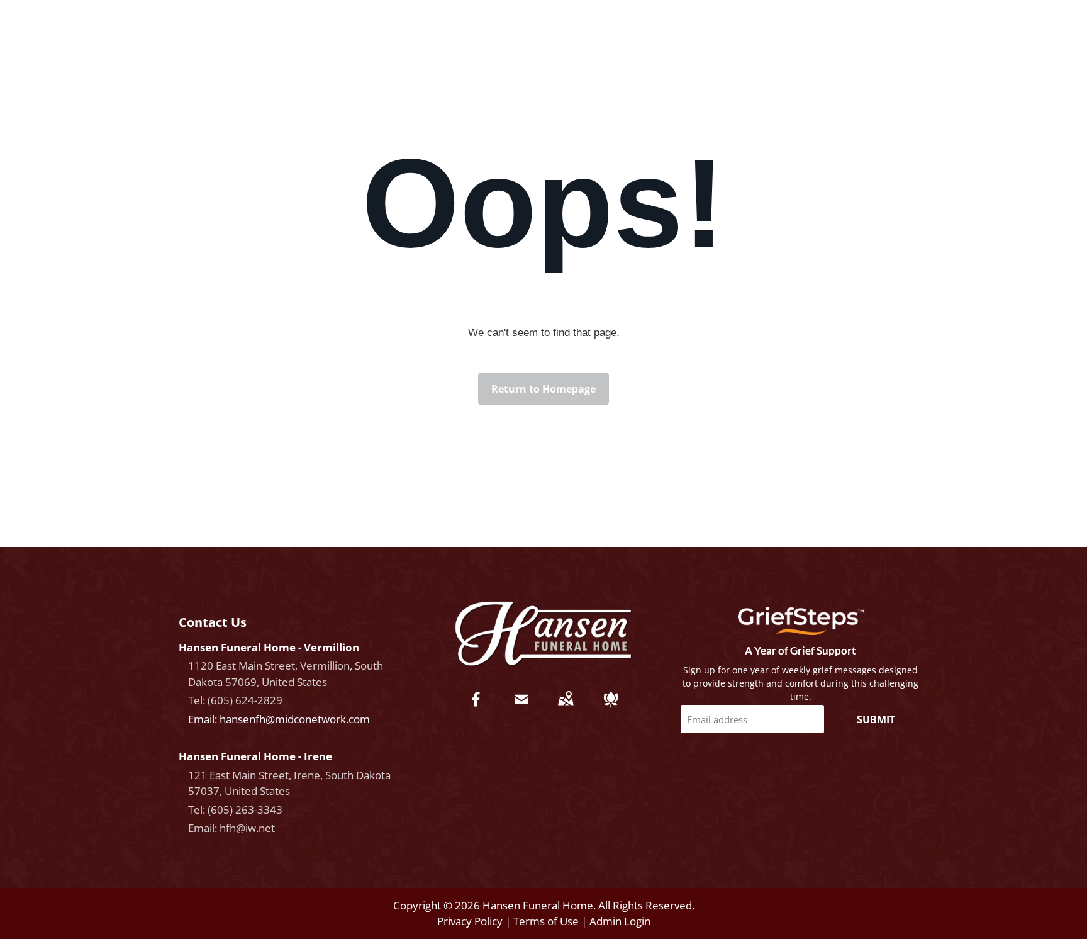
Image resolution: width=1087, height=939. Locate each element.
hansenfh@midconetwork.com (295, 719)
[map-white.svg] (565, 707)
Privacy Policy (470, 921)
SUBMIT (876, 719)
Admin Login (619, 921)
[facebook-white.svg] (476, 707)
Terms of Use (546, 921)
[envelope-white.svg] (521, 707)
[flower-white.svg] (610, 707)
